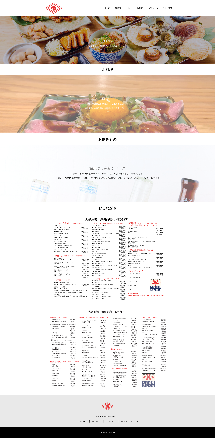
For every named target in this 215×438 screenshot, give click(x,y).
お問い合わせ (153, 8)
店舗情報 (118, 8)
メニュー (129, 8)
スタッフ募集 (167, 8)
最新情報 (140, 8)
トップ (107, 8)
